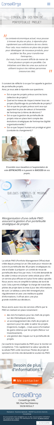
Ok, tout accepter (44, 423)
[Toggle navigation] (48, 4)
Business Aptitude (21, 412)
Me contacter (28, 380)
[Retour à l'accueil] (11, 4)
